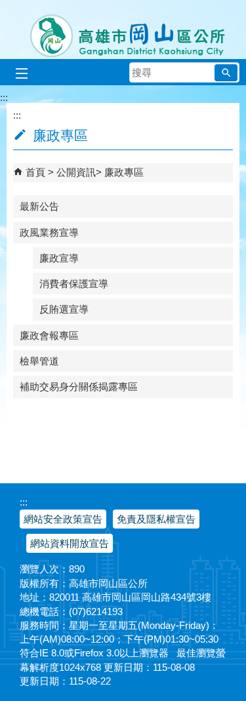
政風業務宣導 (49, 232)
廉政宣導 (59, 258)
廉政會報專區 (49, 335)
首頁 (35, 172)
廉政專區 (124, 172)
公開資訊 (76, 172)
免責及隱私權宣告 (156, 519)
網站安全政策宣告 (63, 519)
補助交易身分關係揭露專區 (79, 386)
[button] (226, 72)
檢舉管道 (39, 361)
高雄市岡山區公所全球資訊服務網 (123, 29)
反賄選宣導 (64, 309)
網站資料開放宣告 (69, 543)
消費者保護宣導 (73, 283)
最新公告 (39, 206)
